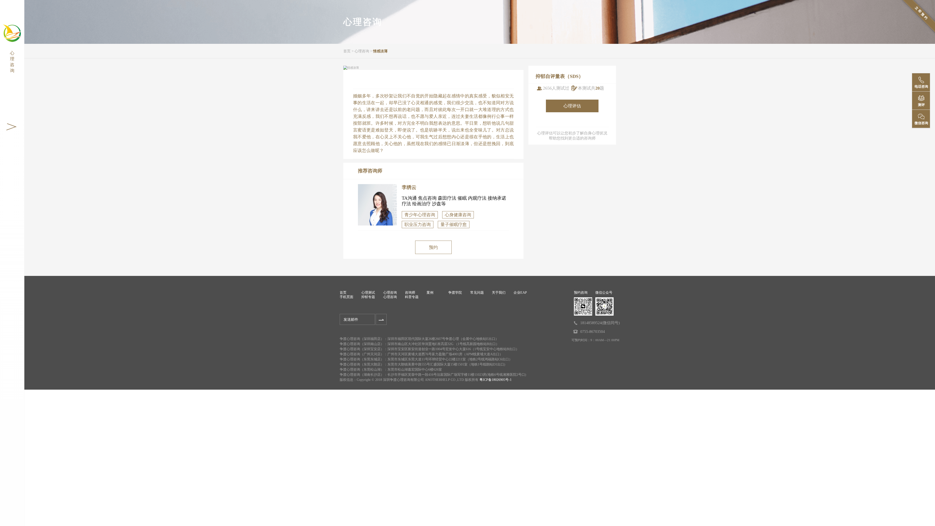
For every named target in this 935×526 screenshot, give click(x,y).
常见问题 (477, 292)
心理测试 (368, 292)
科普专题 (412, 297)
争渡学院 (455, 292)
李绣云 (409, 187)
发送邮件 (351, 319)
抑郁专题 (368, 297)
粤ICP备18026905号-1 (495, 380)
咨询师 (410, 292)
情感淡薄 (380, 51)
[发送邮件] (381, 319)
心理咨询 (362, 51)
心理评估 (572, 105)
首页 (347, 51)
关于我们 (498, 292)
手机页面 (346, 297)
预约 (433, 247)
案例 (430, 292)
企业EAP (520, 292)
